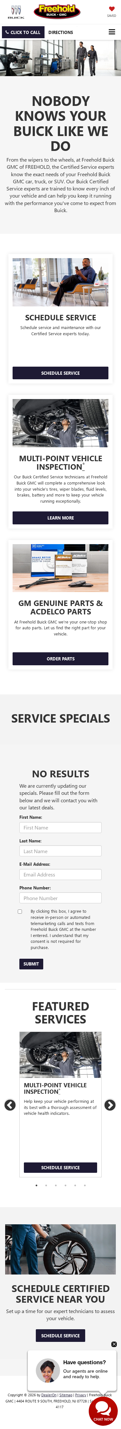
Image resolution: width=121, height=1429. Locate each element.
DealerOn (48, 1394)
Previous (10, 1105)
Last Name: (30, 840)
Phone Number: (35, 887)
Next (110, 1105)
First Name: (30, 817)
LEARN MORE (60, 517)
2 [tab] (46, 1185)
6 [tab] (85, 1185)
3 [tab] (56, 1185)
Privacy (80, 1394)
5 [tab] (75, 1185)
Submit (31, 963)
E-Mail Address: (34, 864)
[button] (23, 32)
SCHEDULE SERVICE (60, 373)
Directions (60, 32)
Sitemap (65, 1394)
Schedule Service (60, 1167)
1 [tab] (36, 1185)
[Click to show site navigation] (112, 32)
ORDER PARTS (61, 658)
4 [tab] (65, 1185)
